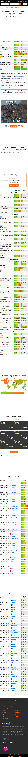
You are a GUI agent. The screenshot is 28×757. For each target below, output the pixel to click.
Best (26, 1)
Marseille (12, 9)
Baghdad (4, 712)
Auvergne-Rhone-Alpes (7, 706)
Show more (14, 452)
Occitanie (4, 710)
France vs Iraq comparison (16, 78)
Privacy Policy (17, 756)
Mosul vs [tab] (18, 419)
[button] (6, 126)
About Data (10, 756)
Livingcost (20, 16)
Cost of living (20, 1)
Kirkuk (3, 716)
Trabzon (17, 718)
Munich (16, 708)
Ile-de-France (5, 704)
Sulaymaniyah (5, 718)
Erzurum (17, 716)
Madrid (16, 704)
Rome (16, 710)
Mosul (18, 9)
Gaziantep (17, 712)
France (16, 7)
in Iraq (15, 85)
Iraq (21, 7)
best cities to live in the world (16, 87)
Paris (16, 706)
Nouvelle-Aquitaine (6, 708)
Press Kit (4, 744)
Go (20, 4)
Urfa (16, 714)
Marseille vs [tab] (11, 419)
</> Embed (13, 126)
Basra (3, 714)
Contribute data (14, 185)
